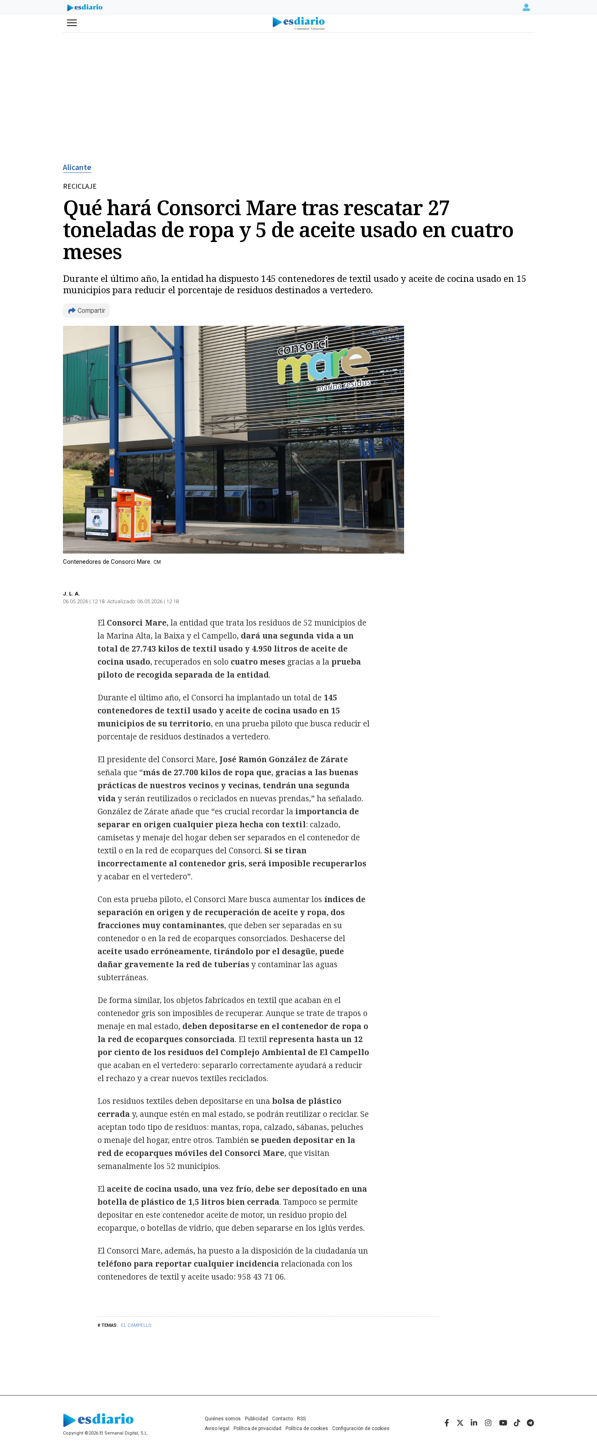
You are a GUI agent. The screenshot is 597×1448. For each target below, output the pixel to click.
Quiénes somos (223, 1419)
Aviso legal (217, 1428)
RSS (301, 1419)
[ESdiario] (85, 8)
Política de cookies (307, 1428)
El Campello (136, 1325)
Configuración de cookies (360, 1428)
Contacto (282, 1419)
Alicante (77, 167)
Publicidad (256, 1419)
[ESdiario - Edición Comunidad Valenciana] (298, 23)
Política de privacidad (257, 1428)
